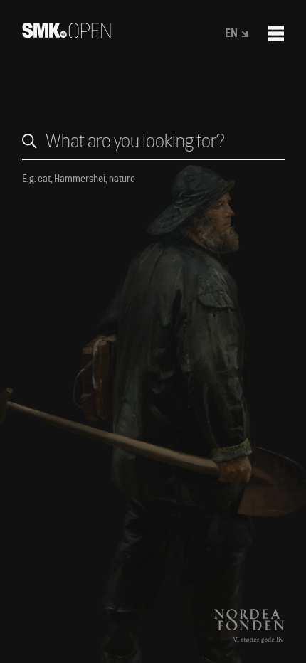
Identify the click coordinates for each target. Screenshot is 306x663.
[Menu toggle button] (276, 33)
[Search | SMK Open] (66, 33)
